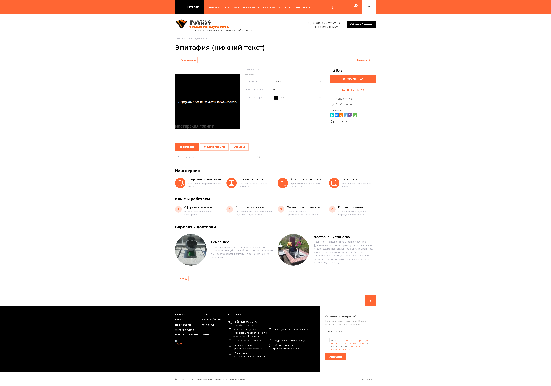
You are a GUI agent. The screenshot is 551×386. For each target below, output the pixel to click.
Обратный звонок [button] (361, 24)
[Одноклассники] (341, 115)
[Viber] (350, 115)
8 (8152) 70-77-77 (324, 23)
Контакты (284, 7)
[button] (189, 7)
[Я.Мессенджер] (332, 115)
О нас (224, 7)
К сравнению (344, 98)
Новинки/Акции (250, 7)
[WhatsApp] (355, 115)
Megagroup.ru (368, 379)
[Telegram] (346, 115)
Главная (214, 7)
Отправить (336, 356)
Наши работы (269, 7)
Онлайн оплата (301, 7)
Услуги (235, 7)
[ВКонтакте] (337, 115)
